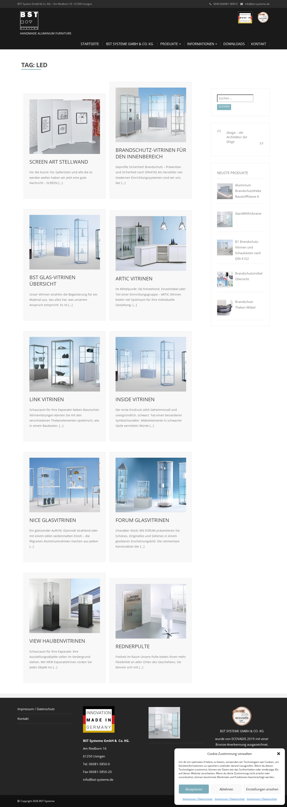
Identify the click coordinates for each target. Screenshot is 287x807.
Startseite (90, 44)
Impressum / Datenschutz (198, 799)
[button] (278, 754)
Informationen (201, 44)
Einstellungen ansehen (262, 789)
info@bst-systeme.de (257, 4)
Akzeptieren (193, 789)
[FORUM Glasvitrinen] (151, 485)
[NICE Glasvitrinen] (64, 485)
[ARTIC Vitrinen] (151, 243)
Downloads (234, 44)
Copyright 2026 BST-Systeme (38, 801)
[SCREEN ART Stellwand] (64, 126)
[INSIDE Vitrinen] (151, 364)
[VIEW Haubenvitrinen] (64, 605)
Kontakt (258, 44)
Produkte (169, 44)
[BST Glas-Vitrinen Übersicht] (64, 242)
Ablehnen (226, 789)
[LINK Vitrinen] (64, 364)
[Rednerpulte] (151, 611)
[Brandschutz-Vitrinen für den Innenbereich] (151, 115)
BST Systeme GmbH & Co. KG (129, 44)
